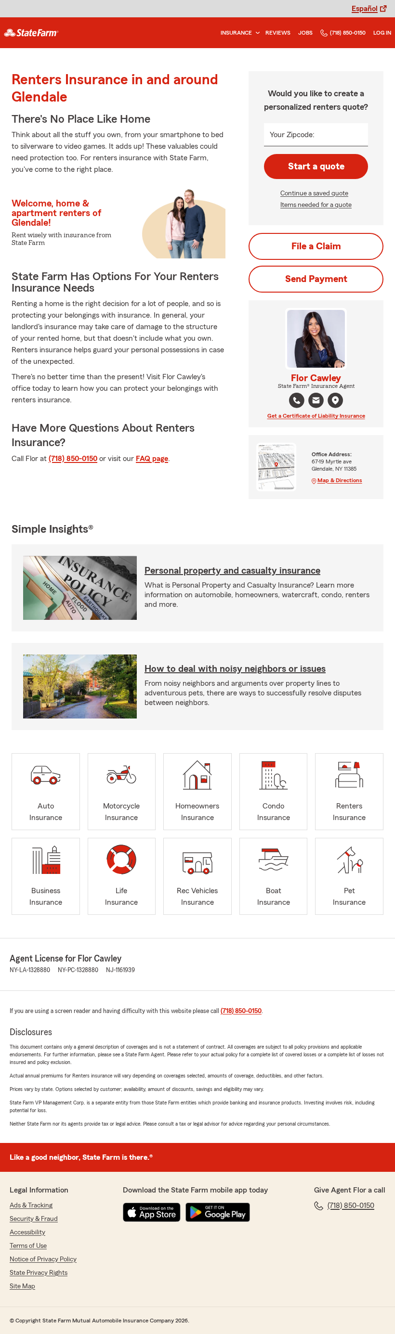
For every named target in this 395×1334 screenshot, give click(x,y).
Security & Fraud (34, 1219)
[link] (31, 32)
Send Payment (316, 279)
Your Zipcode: (292, 135)
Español (365, 9)
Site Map (22, 1286)
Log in (382, 33)
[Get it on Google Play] (217, 1212)
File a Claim (316, 246)
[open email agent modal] (316, 401)
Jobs (305, 33)
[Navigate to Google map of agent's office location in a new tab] (335, 400)
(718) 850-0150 (348, 33)
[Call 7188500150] (296, 400)
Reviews (277, 33)
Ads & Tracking (31, 1205)
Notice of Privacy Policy (43, 1259)
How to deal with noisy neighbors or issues (235, 669)
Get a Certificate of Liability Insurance (316, 416)
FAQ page (152, 458)
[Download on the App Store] (152, 1212)
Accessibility (27, 1232)
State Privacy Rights (38, 1273)
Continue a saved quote (314, 193)
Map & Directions (339, 480)
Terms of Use (28, 1246)
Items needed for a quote (316, 205)
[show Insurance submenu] (256, 33)
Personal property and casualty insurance (232, 571)
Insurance (236, 33)
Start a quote (316, 166)
